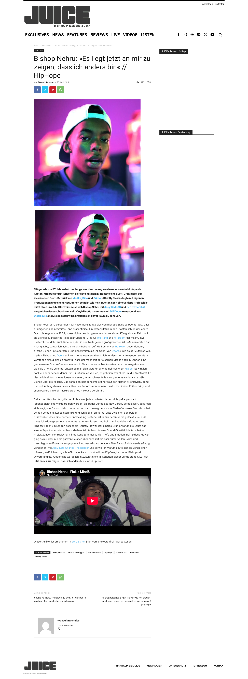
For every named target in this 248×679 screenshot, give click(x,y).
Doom (115, 350)
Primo (97, 298)
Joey (55, 447)
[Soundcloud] (192, 34)
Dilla (85, 298)
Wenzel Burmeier (46, 82)
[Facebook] (178, 34)
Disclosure (40, 315)
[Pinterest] (52, 89)
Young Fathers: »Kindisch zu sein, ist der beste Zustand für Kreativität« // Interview (60, 599)
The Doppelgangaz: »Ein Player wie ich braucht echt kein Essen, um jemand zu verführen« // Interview (125, 601)
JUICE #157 (78, 541)
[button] (220, 34)
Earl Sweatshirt (136, 307)
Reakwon (120, 346)
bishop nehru (59, 552)
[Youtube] (212, 34)
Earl (61, 447)
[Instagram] (185, 34)
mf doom (134, 552)
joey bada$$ (121, 552)
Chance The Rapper (77, 447)
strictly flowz (41, 556)
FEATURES (46, 45)
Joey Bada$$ (112, 307)
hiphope (108, 552)
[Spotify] (198, 34)
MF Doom (116, 311)
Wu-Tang (102, 337)
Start (36, 45)
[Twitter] (205, 34)
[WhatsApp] (60, 89)
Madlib (77, 298)
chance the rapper (76, 552)
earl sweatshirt (94, 552)
